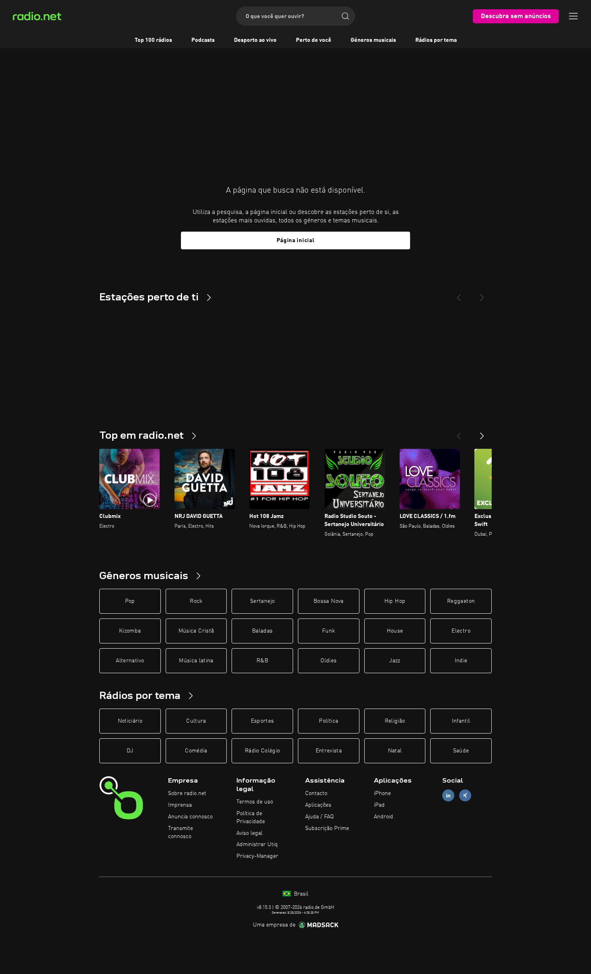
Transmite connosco (180, 832)
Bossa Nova (329, 601)
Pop (130, 601)
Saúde (461, 751)
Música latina (196, 661)
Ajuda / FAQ (319, 817)
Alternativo (130, 661)
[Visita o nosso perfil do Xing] (465, 795)
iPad (379, 805)
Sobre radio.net (187, 793)
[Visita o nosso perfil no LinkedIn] (448, 795)
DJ (130, 751)
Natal (395, 751)
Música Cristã (196, 631)
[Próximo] (482, 432)
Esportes (262, 721)
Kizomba (130, 631)
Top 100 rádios (153, 40)
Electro (460, 631)
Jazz (394, 661)
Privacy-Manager (257, 856)
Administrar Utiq (257, 844)
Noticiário (130, 721)
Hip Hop (394, 601)
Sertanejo (262, 601)
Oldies (328, 661)
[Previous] (458, 294)
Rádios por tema (436, 40)
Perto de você (313, 40)
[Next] (482, 294)
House (395, 631)
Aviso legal (249, 833)
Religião (395, 721)
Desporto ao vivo (255, 40)
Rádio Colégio (262, 751)
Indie (461, 661)
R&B (262, 661)
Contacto (316, 793)
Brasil (300, 894)
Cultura (196, 721)
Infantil (461, 721)
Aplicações (318, 805)
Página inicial (296, 240)
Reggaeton (461, 601)
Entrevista (329, 751)
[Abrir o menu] (573, 16)
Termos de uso (254, 802)
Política (328, 721)
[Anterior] (458, 432)
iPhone (382, 793)
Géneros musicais (373, 40)
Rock (196, 601)
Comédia (196, 751)
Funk (328, 631)
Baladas (262, 631)
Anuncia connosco (190, 817)
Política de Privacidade (250, 817)
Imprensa (180, 805)
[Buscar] (345, 16)
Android (383, 817)
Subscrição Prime (327, 828)
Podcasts (203, 40)
